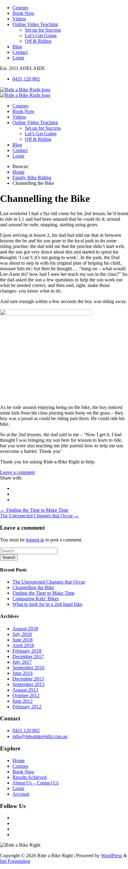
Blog (17, 46)
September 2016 (28, 667)
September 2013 (28, 684)
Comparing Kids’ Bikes (35, 598)
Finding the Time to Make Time (43, 593)
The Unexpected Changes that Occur (48, 581)
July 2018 (22, 634)
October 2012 (25, 695)
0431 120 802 (26, 78)
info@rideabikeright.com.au (39, 736)
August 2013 (25, 690)
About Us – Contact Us (35, 782)
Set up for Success (43, 30)
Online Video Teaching (35, 24)
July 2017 (22, 662)
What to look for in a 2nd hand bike (47, 604)
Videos (19, 18)
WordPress (111, 855)
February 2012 (26, 706)
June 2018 (22, 639)
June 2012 (22, 701)
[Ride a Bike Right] (25, 89)
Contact (20, 52)
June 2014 (22, 673)
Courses (20, 7)
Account (20, 794)
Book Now (23, 13)
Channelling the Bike (33, 587)
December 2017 (28, 656)
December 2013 (28, 678)
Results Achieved (29, 777)
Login (18, 57)
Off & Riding (38, 41)
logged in (35, 539)
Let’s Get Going (41, 35)
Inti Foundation (15, 861)
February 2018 (26, 651)
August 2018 (25, 628)
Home (18, 760)
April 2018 (23, 645)
